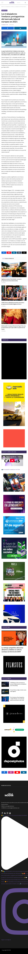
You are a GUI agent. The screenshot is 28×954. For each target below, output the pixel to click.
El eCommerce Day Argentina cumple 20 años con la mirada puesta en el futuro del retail (17, 699)
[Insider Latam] (11, 2)
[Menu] (2, 2)
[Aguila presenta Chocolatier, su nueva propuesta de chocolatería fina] (14, 269)
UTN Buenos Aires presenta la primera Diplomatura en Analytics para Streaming (18, 684)
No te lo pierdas (7, 678)
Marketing (4, 10)
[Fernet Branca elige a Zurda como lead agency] (5, 691)
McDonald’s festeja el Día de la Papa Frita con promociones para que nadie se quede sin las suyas (13, 327)
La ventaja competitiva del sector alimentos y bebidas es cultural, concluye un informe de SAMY (12, 649)
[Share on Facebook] (7, 28)
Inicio (2, 6)
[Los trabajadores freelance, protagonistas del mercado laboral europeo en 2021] (14, 39)
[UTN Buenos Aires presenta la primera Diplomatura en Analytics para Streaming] (5, 684)
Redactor (5, 24)
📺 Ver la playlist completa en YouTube (11, 469)
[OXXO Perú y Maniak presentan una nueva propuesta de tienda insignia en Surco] (14, 293)
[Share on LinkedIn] (20, 28)
